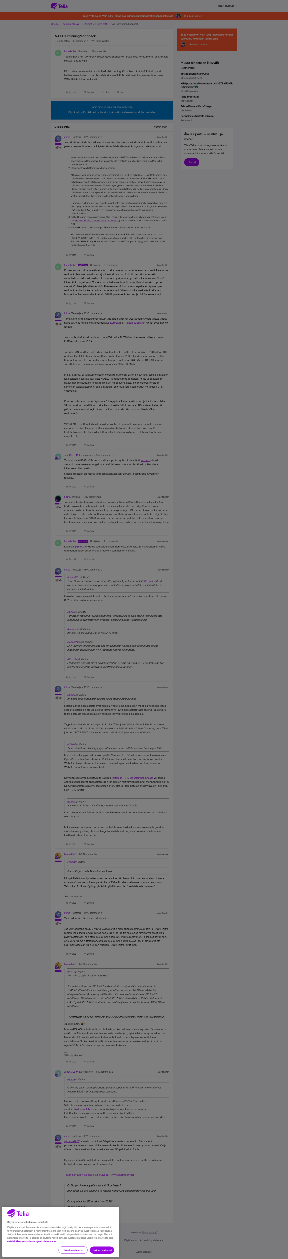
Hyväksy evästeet (102, 1250)
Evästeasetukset (73, 1250)
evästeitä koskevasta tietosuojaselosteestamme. (32, 1241)
